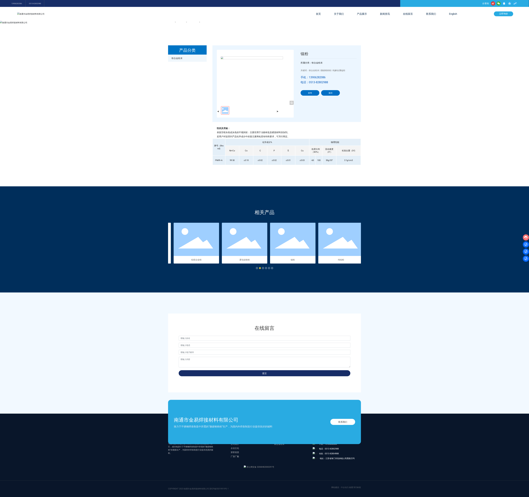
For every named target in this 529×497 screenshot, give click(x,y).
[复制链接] (515, 3)
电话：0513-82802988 (314, 82)
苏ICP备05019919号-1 (219, 488)
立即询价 (503, 13)
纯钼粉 (337, 259)
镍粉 (289, 259)
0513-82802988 (35, 3)
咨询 (310, 93)
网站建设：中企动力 (340, 487)
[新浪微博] (493, 3)
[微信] (498, 3)
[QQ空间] (510, 3)
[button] (257, 268)
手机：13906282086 (313, 77)
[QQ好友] (504, 3)
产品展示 (181, 22)
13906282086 (16, 3)
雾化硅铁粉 (240, 259)
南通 (351, 487)
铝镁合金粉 (192, 259)
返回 (330, 93)
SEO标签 (357, 487)
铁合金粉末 (193, 22)
